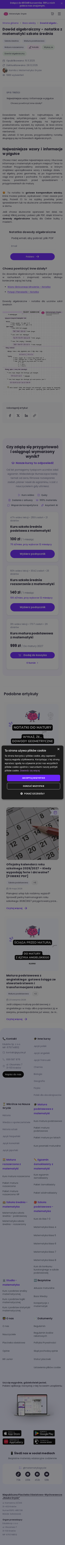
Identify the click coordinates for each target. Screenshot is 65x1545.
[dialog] (32, 772)
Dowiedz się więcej (30, 770)
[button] (32, 794)
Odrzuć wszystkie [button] (33, 786)
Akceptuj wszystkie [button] (33, 777)
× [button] (58, 749)
